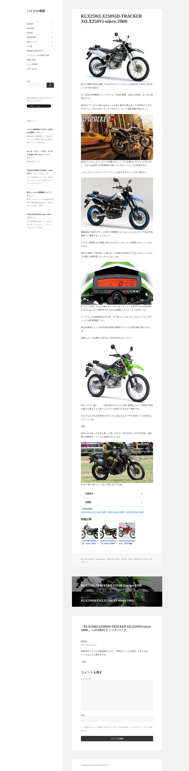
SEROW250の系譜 (135, 512)
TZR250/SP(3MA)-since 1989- (39, 214)
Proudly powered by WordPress (94, 765)
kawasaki (101, 559)
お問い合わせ (32, 68)
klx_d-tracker (114, 559)
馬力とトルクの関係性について (39, 192)
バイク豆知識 (32, 64)
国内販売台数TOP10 (35, 51)
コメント (86, 679)
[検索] (50, 85)
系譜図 (88, 502)
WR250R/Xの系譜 (116, 512)
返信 (84, 661)
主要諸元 (89, 493)
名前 (83, 715)
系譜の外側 (31, 59)
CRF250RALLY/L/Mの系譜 (93, 512)
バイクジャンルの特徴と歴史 (38, 55)
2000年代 (137, 559)
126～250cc (128, 559)
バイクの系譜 (36, 11)
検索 (28, 81)
